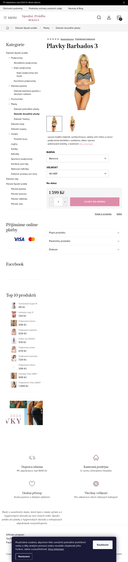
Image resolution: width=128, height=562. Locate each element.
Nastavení (24, 556)
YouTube (10, 538)
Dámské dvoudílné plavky (26, 114)
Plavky (14, 104)
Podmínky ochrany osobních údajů (45, 8)
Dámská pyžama (19, 85)
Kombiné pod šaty (19, 163)
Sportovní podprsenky (21, 158)
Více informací (56, 549)
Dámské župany (19, 129)
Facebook (11, 542)
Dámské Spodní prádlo (17, 52)
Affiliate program (15, 534)
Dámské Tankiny (22, 119)
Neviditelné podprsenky (25, 62)
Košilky (14, 148)
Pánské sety (17, 203)
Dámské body (17, 124)
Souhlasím (103, 545)
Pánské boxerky (19, 193)
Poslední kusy (20, 138)
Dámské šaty (12, 178)
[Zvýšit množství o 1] (64, 202)
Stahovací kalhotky (20, 168)
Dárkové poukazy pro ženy (24, 173)
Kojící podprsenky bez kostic (27, 74)
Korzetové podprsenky (25, 80)
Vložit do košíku (94, 201)
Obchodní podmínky (13, 8)
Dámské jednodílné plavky (26, 109)
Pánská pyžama (18, 188)
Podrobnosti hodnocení (85, 39)
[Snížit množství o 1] (51, 202)
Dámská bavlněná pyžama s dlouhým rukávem (27, 92)
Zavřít (64, 213)
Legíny (14, 143)
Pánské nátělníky (19, 198)
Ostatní (14, 134)
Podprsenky (17, 57)
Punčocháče (17, 99)
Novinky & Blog (75, 8)
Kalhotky (15, 153)
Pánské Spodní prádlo (16, 183)
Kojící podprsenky (22, 67)
